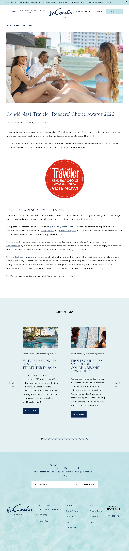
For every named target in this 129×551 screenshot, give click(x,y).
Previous (12, 383)
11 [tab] (77, 439)
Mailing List (71, 527)
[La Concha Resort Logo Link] (60, 13)
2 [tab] (45, 439)
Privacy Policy (96, 511)
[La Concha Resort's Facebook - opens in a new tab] (109, 515)
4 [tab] (52, 439)
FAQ (92, 522)
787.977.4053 (42, 521)
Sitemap (94, 516)
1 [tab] (42, 439)
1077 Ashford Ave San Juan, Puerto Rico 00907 (48, 507)
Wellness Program (67, 230)
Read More (29, 412)
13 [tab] (84, 439)
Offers (98, 11)
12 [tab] (80, 439)
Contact (70, 505)
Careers (69, 516)
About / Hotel (72, 511)
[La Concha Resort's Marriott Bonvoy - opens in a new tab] (114, 508)
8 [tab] (66, 439)
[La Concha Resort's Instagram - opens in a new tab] (113, 515)
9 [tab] (70, 439)
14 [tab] (87, 439)
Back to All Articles (21, 25)
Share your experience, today (60, 276)
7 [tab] (63, 439)
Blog (68, 522)
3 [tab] (49, 439)
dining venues (47, 230)
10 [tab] (73, 439)
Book (114, 11)
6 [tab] (59, 439)
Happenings (83, 11)
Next (116, 383)
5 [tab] (56, 439)
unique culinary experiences (60, 227)
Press (92, 505)
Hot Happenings (22, 257)
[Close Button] (126, 1)
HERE (83, 147)
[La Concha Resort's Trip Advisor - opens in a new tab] (118, 515)
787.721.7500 (41, 515)
